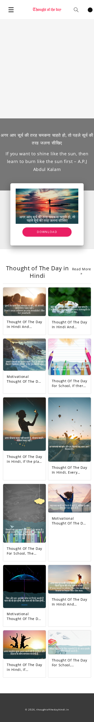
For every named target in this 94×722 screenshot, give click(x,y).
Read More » (81, 271)
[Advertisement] (47, 69)
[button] (11, 10)
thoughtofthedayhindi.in (52, 709)
